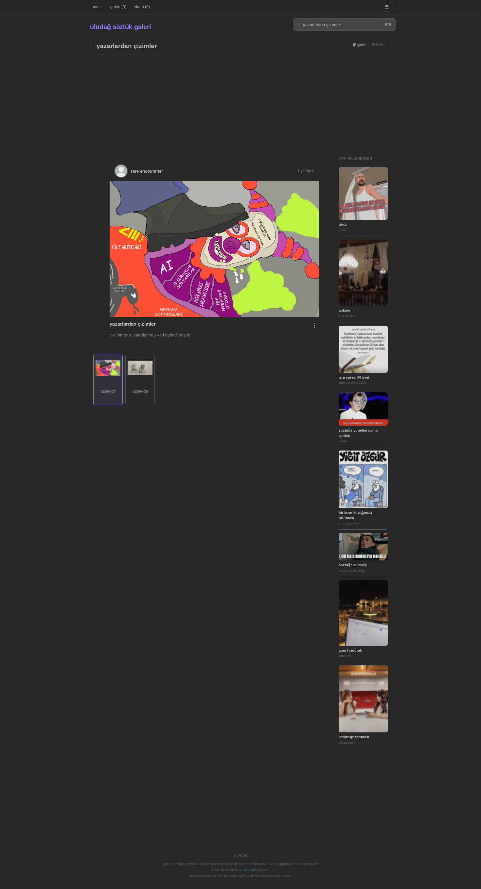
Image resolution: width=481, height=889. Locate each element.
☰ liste (377, 45)
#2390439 (140, 391)
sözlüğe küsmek (353, 565)
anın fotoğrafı (350, 650)
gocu (343, 224)
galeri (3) (118, 7)
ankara (344, 310)
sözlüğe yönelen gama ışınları (358, 432)
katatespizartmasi (354, 737)
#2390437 (108, 391)
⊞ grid (359, 45)
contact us (208, 876)
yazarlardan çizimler (127, 46)
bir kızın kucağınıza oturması (355, 515)
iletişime (250, 870)
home (97, 7)
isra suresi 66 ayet (354, 377)
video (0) (142, 7)
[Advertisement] (240, 103)
